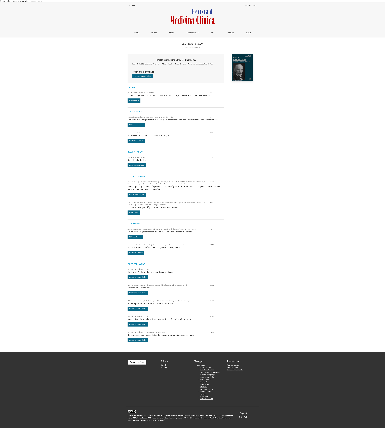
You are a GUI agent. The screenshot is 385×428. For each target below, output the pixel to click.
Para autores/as (232, 367)
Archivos (154, 33)
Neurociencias (205, 367)
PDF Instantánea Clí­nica (137, 277)
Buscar (248, 33)
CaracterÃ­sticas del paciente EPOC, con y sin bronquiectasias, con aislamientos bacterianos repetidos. (173, 119)
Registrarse (248, 5)
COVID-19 (203, 387)
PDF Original (133, 212)
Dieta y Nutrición (206, 399)
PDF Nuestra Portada (136, 165)
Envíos (213, 33)
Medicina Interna (206, 389)
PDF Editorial (134, 100)
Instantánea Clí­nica (207, 377)
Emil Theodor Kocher (137, 160)
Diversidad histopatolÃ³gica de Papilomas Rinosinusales (153, 207)
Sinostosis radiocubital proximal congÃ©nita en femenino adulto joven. (159, 319)
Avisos (171, 33)
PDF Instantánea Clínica (137, 324)
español (132, 5)
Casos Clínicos (205, 379)
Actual (136, 33)
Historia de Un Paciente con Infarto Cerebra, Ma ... (150, 135)
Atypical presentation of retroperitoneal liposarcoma (151, 303)
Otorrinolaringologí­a (207, 375)
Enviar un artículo (137, 362)
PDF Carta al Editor (136, 125)
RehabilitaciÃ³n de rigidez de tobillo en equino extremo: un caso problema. (161, 335)
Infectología (204, 384)
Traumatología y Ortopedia (210, 372)
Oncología (204, 396)
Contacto (230, 33)
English (163, 365)
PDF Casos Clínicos (136, 253)
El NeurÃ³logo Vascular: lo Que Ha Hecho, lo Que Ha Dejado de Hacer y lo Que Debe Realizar (169, 95)
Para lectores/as (233, 365)
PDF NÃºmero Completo (143, 76)
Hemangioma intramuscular (140, 287)
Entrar (254, 5)
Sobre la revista (192, 33)
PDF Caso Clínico (135, 237)
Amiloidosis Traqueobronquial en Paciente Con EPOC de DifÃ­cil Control (160, 231)
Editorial (203, 382)
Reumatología (205, 392)
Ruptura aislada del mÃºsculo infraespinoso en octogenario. (154, 247)
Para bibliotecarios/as (235, 370)
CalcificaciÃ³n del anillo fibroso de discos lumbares (150, 272)
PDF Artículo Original (136, 195)
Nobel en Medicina (207, 370)
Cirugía (203, 394)
